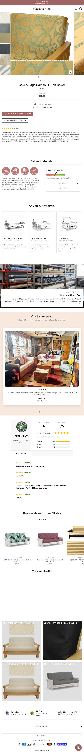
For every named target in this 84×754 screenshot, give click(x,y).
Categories (41, 726)
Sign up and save (41, 740)
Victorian (45, 135)
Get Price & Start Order (19, 113)
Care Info (63, 189)
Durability (63, 183)
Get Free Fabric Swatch (16, 120)
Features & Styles (41, 731)
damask (76, 135)
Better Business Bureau (19, 714)
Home (41, 81)
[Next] (82, 233)
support (41, 736)
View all (42, 519)
